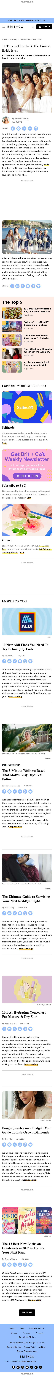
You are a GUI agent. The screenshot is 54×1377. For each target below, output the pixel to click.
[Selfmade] (27, 407)
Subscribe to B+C (14, 486)
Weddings (37, 39)
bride (46, 165)
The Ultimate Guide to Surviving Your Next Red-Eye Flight (26, 898)
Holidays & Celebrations (20, 39)
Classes (7, 540)
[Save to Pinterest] (18, 128)
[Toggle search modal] (32, 26)
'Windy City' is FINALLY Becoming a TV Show (36, 323)
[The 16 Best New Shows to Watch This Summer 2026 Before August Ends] (12, 353)
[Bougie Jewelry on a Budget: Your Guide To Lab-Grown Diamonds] (27, 1105)
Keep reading (15, 697)
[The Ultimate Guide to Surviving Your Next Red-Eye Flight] (27, 868)
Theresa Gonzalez (12, 786)
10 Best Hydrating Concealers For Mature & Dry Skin (24, 1014)
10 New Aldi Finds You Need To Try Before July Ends (25, 646)
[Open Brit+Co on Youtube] (27, 1367)
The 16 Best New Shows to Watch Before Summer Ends (38, 351)
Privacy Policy (30, 1347)
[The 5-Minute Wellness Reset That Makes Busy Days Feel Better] (27, 738)
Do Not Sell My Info (27, 1337)
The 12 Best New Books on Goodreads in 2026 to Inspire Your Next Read (23, 1247)
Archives (42, 1347)
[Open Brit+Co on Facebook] (13, 1367)
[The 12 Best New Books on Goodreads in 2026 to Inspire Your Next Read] (27, 1221)
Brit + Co (8, 1139)
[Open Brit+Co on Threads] (31, 1367)
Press (22, 1329)
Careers (26, 1333)
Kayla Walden (10, 1024)
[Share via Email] (30, 128)
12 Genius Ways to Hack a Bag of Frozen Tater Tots (37, 310)
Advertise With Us (36, 1329)
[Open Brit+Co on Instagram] (22, 1367)
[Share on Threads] (36, 128)
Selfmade (8, 428)
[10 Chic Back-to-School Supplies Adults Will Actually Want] (12, 367)
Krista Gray (9, 908)
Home (4, 39)
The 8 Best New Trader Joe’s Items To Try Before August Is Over (37, 337)
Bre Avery (9, 656)
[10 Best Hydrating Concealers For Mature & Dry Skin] (27, 990)
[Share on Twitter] (24, 128)
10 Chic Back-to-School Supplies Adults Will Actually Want (36, 364)
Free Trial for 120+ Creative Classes (24, 21)
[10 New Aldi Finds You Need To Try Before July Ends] (27, 622)
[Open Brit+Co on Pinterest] (18, 1367)
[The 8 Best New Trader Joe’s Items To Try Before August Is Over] (12, 340)
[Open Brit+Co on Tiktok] (36, 1367)
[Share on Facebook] (13, 128)
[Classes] (27, 520)
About (12, 1329)
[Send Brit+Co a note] (40, 1367)
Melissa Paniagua (22, 119)
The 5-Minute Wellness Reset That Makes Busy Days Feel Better (23, 774)
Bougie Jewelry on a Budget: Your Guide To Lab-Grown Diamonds (27, 1130)
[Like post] (38, 286)
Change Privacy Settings (27, 1351)
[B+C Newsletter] (27, 465)
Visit (4, 443)
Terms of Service (14, 1347)
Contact (39, 1333)
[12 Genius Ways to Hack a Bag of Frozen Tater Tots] (12, 313)
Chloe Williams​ (11, 1259)
